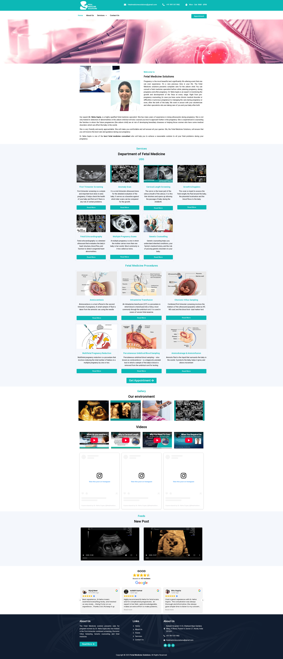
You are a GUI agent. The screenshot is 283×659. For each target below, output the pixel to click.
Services (101, 15)
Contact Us (114, 15)
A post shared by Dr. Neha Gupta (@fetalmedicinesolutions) (102, 505)
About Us (90, 15)
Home (80, 15)
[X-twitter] (169, 645)
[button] (102, 15)
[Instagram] (173, 645)
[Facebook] (165, 645)
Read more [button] (86, 610)
